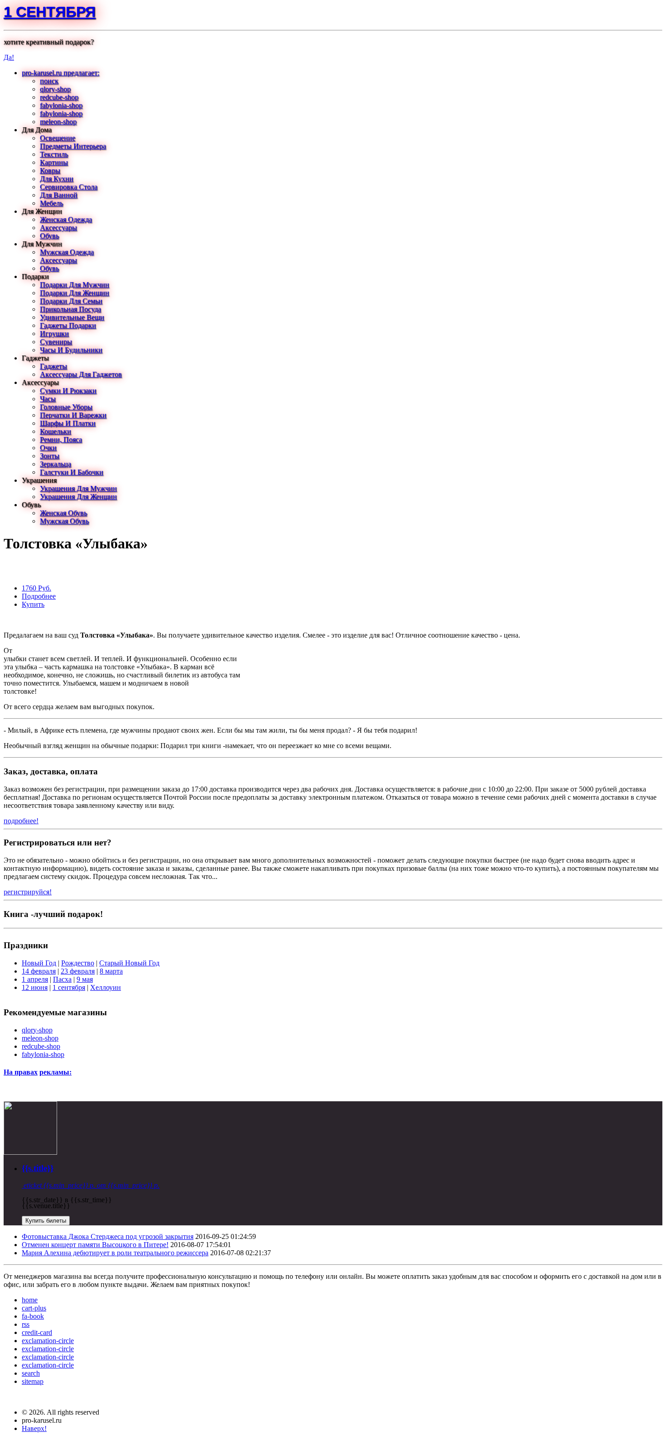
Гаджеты (53, 366)
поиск (49, 81)
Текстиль (54, 154)
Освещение (57, 138)
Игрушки (54, 333)
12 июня (35, 987)
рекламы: (55, 1072)
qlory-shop (55, 89)
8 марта (111, 971)
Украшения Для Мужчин (78, 488)
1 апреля (35, 979)
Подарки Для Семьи (71, 301)
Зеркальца (55, 464)
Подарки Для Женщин (74, 293)
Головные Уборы (66, 407)
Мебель (51, 203)
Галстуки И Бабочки (71, 472)
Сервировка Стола (68, 187)
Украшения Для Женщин (78, 496)
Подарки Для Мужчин (74, 284)
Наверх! (34, 1428)
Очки (48, 447)
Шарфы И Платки (68, 423)
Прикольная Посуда (70, 309)
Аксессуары (58, 227)
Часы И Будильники (71, 350)
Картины (54, 162)
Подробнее (39, 596)
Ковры (50, 170)
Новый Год (39, 963)
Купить (33, 604)
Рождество (77, 963)
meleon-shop (58, 121)
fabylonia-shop (61, 105)
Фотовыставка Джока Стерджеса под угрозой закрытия (107, 1236)
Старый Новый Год (129, 963)
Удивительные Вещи (72, 317)
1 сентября (50, 12)
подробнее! (21, 821)
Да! (9, 57)
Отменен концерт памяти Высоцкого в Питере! (95, 1244)
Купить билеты (45, 1220)
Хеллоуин (105, 987)
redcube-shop (59, 97)
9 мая (85, 979)
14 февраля (39, 971)
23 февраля (78, 971)
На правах (21, 1072)
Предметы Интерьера (73, 146)
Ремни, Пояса (61, 439)
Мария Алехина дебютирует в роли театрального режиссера (115, 1253)
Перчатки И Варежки (73, 415)
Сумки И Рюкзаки (68, 390)
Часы (48, 399)
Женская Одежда (66, 219)
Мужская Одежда (67, 252)
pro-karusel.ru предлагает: (60, 73)
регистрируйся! (28, 892)
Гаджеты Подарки (68, 325)
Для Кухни (56, 178)
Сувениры (56, 342)
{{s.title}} (37, 1168)
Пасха (62, 979)
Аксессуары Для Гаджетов (81, 374)
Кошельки (55, 431)
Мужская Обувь (64, 521)
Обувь (49, 236)
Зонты (49, 456)
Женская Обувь (63, 513)
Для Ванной (58, 195)
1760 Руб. (36, 588)
